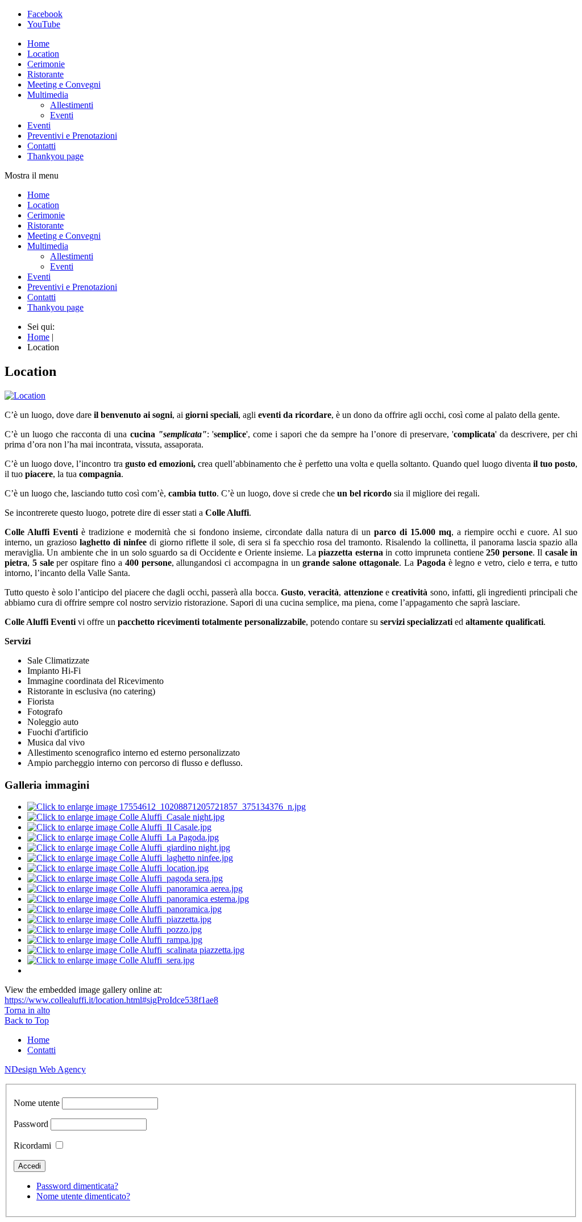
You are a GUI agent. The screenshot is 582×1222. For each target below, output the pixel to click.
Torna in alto (27, 1010)
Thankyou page (55, 156)
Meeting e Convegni (64, 84)
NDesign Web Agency (45, 1069)
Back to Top (27, 1020)
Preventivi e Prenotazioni (72, 135)
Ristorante (45, 74)
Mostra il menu (32, 175)
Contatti (41, 146)
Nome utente (37, 1103)
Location (43, 54)
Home (38, 43)
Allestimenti (71, 105)
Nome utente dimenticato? (83, 1196)
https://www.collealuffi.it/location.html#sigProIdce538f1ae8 (111, 1000)
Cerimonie (46, 64)
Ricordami (32, 1145)
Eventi (61, 115)
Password (31, 1124)
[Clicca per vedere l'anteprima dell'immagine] (25, 395)
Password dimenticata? (77, 1186)
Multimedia (47, 95)
